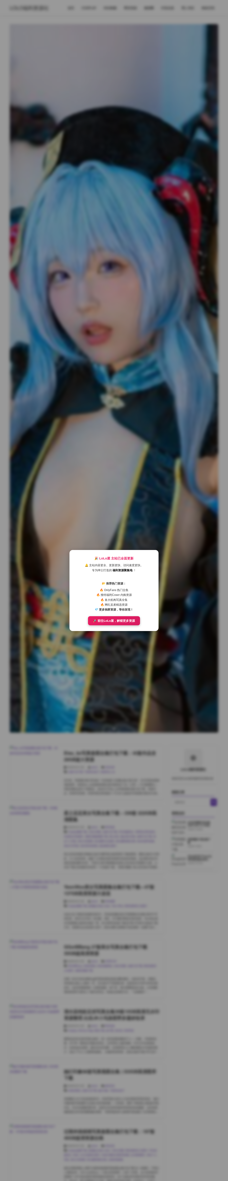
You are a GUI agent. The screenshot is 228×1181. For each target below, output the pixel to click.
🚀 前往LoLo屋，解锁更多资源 (114, 620)
